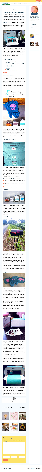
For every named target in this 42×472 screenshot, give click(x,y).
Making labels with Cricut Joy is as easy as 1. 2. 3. (15, 63)
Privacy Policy (9, 468)
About (1, 468)
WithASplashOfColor (33, 468)
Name (4, 457)
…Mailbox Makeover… (10, 66)
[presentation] (5, 416)
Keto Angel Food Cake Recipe (7, 407)
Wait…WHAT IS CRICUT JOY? (9, 59)
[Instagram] (33, 1)
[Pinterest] (35, 1)
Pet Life (23, 3)
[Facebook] (31, 1)
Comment (5, 441)
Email (12, 457)
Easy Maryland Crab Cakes (21, 407)
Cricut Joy (5, 22)
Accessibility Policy (5, 468)
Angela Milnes (8, 14)
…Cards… (7, 69)
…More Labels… (9, 65)
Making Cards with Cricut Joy (11, 70)
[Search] (38, 27)
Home (12, 3)
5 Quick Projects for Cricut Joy (10, 60)
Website (20, 457)
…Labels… (8, 62)
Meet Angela (34, 13)
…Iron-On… (8, 68)
